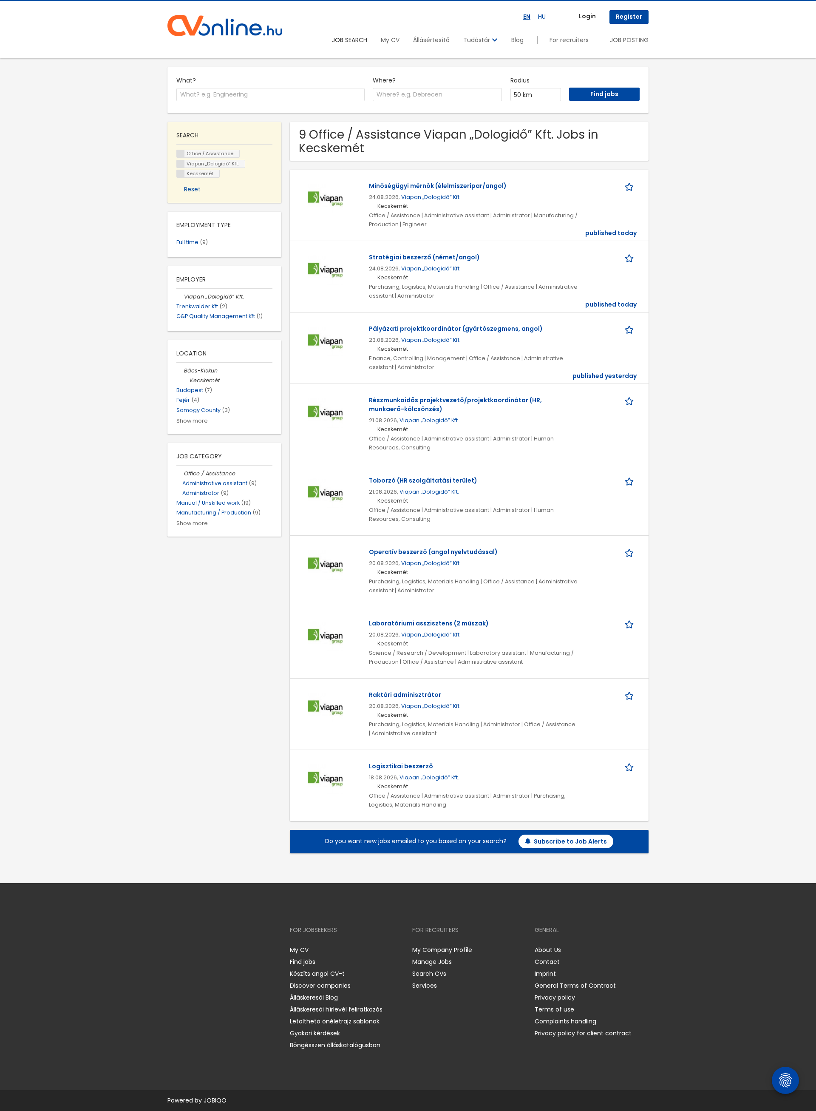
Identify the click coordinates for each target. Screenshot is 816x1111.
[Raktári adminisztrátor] (325, 708)
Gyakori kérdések (315, 1033)
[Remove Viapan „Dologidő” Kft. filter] (180, 296)
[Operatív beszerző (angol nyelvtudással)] (325, 565)
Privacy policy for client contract (583, 1033)
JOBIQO (215, 1100)
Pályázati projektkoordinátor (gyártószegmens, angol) (456, 328)
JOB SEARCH (349, 40)
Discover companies (320, 985)
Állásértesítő (431, 40)
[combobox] (270, 95)
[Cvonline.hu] (224, 25)
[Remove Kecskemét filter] (186, 380)
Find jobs (302, 962)
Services (424, 985)
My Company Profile (442, 950)
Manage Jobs (432, 962)
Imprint (545, 973)
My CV (390, 40)
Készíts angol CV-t (317, 973)
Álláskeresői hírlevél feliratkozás (336, 1009)
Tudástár (477, 40)
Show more (192, 420)
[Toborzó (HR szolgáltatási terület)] (325, 493)
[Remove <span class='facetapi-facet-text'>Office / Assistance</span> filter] (180, 153)
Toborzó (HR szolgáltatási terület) (423, 480)
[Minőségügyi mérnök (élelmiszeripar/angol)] (325, 199)
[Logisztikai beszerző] (325, 779)
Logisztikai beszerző (401, 766)
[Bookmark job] (631, 186)
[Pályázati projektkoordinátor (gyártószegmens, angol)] (325, 342)
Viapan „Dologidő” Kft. (431, 197)
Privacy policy (555, 997)
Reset (192, 189)
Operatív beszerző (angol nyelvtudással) (433, 552)
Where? (384, 80)
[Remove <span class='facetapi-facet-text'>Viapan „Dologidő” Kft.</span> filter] (180, 164)
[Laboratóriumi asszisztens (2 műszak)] (325, 636)
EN (526, 16)
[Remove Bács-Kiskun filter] (180, 370)
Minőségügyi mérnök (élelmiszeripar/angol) (438, 186)
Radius (520, 80)
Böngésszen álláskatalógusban (335, 1045)
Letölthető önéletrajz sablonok (335, 1021)
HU (542, 16)
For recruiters (569, 40)
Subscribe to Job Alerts (570, 841)
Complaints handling (565, 1021)
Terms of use (554, 1009)
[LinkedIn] (202, 950)
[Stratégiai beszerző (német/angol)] (325, 270)
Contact (547, 962)
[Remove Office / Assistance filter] (180, 473)
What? (186, 80)
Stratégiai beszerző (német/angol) (424, 257)
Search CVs (429, 973)
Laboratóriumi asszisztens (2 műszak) (429, 623)
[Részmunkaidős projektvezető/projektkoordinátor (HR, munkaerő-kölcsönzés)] (325, 413)
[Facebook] (173, 950)
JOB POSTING (629, 40)
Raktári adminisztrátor (405, 694)
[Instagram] (187, 950)
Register (629, 16)
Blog (517, 40)
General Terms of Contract (575, 985)
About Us (548, 950)
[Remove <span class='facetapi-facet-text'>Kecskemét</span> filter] (180, 173)
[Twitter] (214, 950)
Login (587, 16)
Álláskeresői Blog (314, 997)
